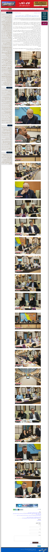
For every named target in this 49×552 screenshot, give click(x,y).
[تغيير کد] (31, 543)
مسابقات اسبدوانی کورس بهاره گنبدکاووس (41, 10)
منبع (24, 549)
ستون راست (35, 12)
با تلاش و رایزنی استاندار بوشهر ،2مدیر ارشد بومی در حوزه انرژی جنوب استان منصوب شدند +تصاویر (29, 515)
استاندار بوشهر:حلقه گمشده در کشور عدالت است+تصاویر (34, 517)
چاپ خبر (39, 509)
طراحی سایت (34, 550)
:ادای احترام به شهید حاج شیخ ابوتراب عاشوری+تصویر (34, 512)
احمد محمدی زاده (39, 520)
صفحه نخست (39, 12)
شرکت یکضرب (29, 550)
